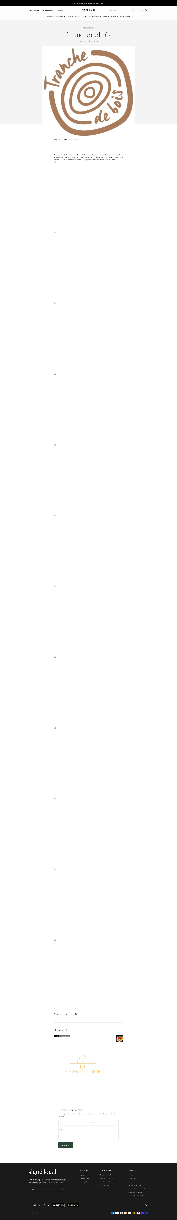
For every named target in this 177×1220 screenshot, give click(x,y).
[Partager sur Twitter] (66, 1014)
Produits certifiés (125, 16)
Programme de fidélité (106, 1178)
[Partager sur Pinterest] (71, 1014)
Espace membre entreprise (136, 1182)
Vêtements (85, 16)
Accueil (56, 139)
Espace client (132, 1178)
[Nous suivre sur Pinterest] (39, 1205)
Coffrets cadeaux (34, 10)
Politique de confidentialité (86, 1114)
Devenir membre (105, 1185)
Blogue (131, 1175)
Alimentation (59, 16)
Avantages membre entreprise (108, 1182)
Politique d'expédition (135, 1185)
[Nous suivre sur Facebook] (30, 1205)
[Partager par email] (76, 1014)
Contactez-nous (84, 1178)
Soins (76, 16)
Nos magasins (84, 1182)
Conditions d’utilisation (135, 1192)
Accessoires (95, 16)
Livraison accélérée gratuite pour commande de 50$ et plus (88, 3)
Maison (69, 16)
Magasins (60, 10)
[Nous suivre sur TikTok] (44, 1205)
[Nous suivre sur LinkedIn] (48, 1205)
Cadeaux (113, 16)
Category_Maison (88, 28)
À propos (82, 1175)
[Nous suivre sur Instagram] (34, 1205)
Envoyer (66, 1145)
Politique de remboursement (137, 1189)
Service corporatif (47, 10)
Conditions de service (102, 1114)
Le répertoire (64, 139)
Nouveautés (50, 16)
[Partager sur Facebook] (62, 1014)
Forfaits (105, 16)
